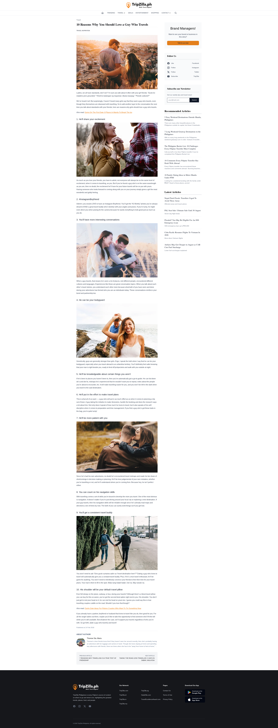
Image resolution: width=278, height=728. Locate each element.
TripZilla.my (123, 704)
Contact (165, 13)
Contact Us (167, 690)
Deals (130, 13)
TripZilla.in (122, 699)
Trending (111, 13)
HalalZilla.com (146, 695)
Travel (120, 13)
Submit (194, 100)
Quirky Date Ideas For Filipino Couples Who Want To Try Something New (113, 608)
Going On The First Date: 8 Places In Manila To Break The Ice (108, 112)
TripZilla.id (122, 695)
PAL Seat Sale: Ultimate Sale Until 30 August (183, 210)
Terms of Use (167, 695)
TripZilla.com (123, 690)
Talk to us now (183, 43)
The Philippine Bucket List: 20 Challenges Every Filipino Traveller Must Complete (181, 147)
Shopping (155, 13)
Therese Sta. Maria (94, 638)
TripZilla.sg (145, 690)
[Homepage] (102, 13)
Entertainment (142, 13)
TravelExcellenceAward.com (151, 699)
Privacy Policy (167, 699)
